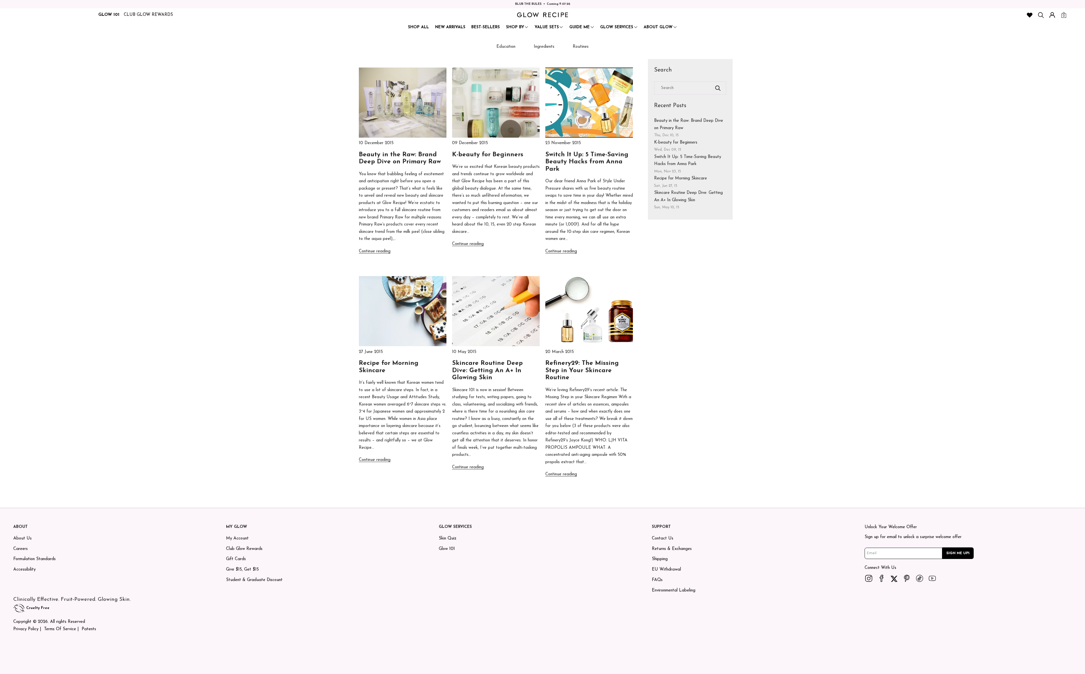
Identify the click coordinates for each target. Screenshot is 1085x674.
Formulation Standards (34, 559)
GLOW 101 (109, 15)
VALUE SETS (547, 27)
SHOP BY (515, 27)
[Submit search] (718, 88)
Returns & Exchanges (672, 549)
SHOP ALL (418, 27)
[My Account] (1052, 15)
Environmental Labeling (673, 590)
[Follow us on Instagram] (869, 578)
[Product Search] (1041, 15)
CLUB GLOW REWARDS (148, 15)
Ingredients (544, 47)
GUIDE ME (579, 27)
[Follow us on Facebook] (881, 578)
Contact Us (662, 538)
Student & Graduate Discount (254, 580)
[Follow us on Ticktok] (919, 578)
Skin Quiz (447, 538)
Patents (89, 629)
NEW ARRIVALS (450, 27)
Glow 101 (447, 549)
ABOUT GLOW (658, 27)
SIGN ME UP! (958, 553)
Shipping (660, 559)
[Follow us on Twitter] (894, 578)
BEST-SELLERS (485, 27)
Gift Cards (236, 559)
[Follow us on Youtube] (932, 578)
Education (505, 47)
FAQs (657, 580)
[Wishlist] (1029, 15)
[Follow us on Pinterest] (907, 578)
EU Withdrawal (666, 569)
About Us (22, 538)
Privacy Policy (25, 629)
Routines (581, 47)
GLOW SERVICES (616, 27)
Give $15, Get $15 (242, 569)
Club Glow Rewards (244, 549)
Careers (20, 549)
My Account (237, 538)
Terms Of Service (60, 629)
